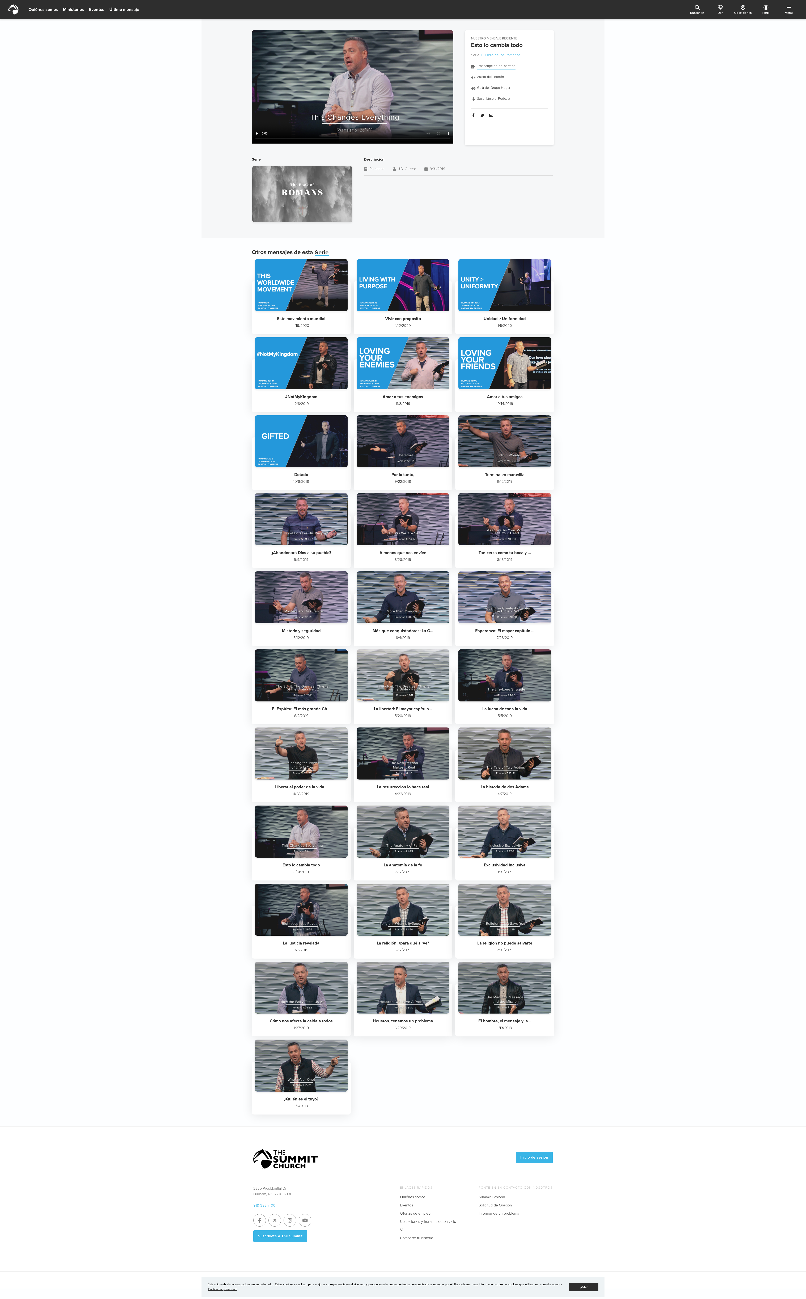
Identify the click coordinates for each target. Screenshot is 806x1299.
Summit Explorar (492, 1197)
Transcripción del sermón (496, 65)
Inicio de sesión (534, 1157)
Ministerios (73, 9)
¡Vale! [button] (584, 1287)
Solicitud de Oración (495, 1205)
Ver (403, 1229)
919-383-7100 (264, 1205)
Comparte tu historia (416, 1238)
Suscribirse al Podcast (493, 98)
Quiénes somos (43, 9)
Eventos (96, 9)
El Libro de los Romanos (500, 55)
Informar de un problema (499, 1213)
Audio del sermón (490, 76)
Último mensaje (124, 9)
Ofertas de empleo (415, 1213)
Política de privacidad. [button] (222, 1289)
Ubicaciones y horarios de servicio (428, 1221)
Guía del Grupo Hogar (493, 87)
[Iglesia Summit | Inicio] (13, 9)
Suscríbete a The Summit (280, 1236)
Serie (322, 252)
